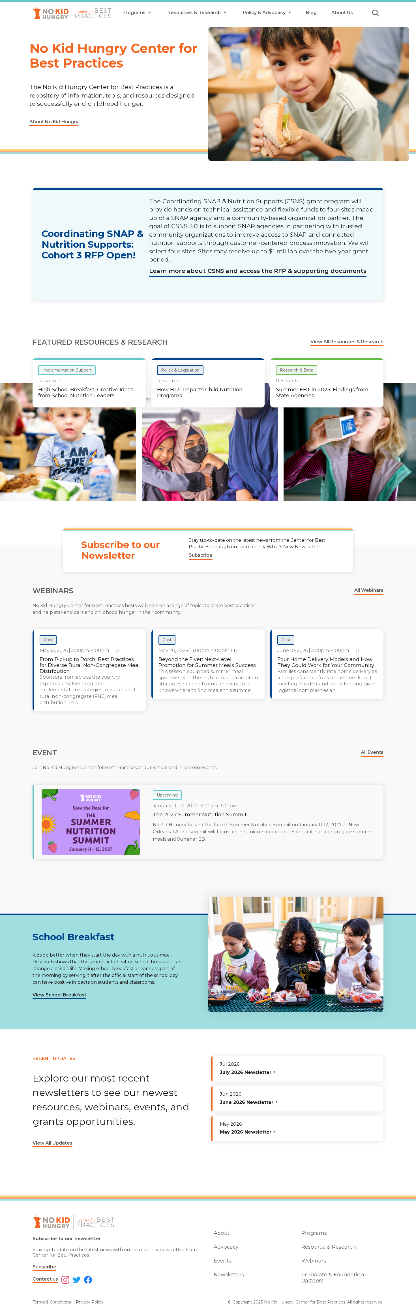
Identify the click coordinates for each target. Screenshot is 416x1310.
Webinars (313, 1260)
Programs (314, 1233)
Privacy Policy (89, 1302)
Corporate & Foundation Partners (332, 1277)
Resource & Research (328, 1247)
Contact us (45, 1279)
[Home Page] (72, 13)
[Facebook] (88, 1280)
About (222, 1233)
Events (222, 1260)
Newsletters (229, 1274)
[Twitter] (77, 1280)
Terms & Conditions (52, 1302)
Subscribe (44, 1267)
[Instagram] (65, 1280)
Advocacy (226, 1247)
